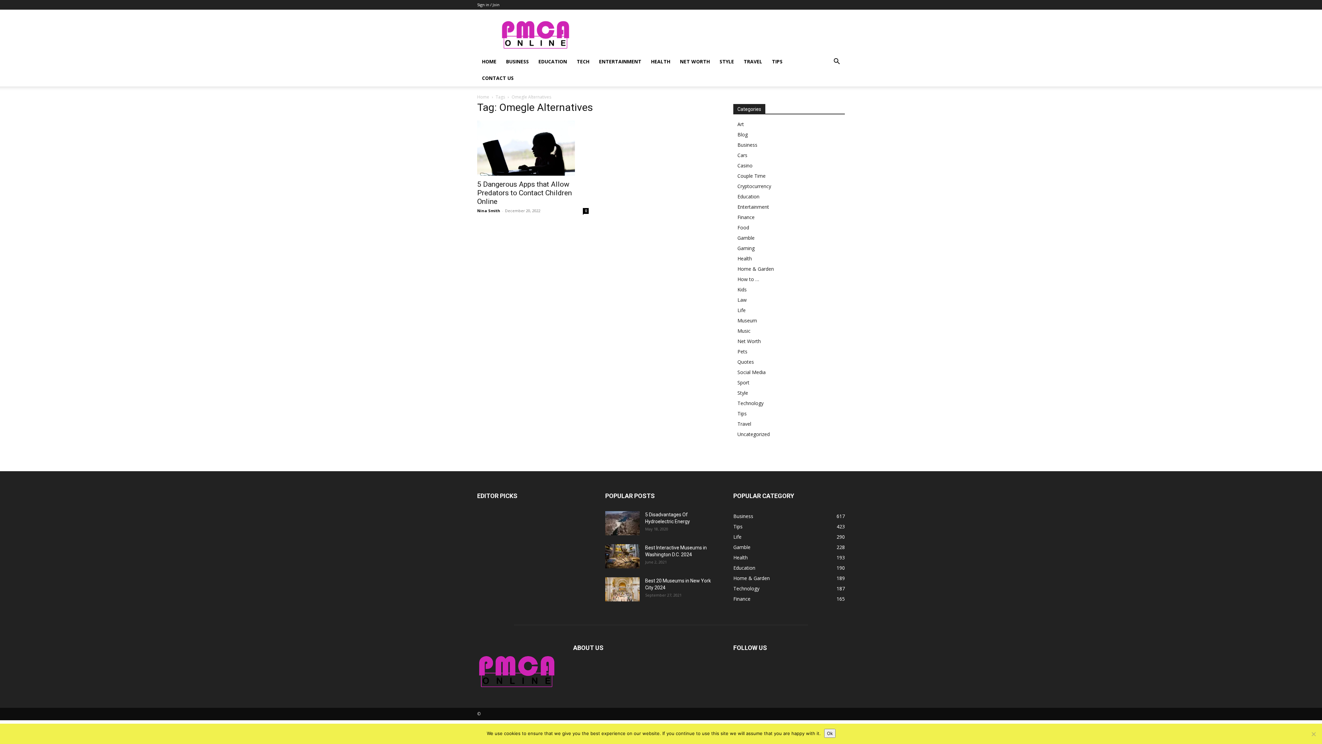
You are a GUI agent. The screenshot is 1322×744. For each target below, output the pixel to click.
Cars (742, 155)
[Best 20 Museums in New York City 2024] (622, 589)
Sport (743, 382)
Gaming (746, 248)
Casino (745, 165)
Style (727, 61)
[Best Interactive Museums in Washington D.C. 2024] (622, 556)
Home (489, 61)
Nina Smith (488, 210)
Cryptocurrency (754, 186)
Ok (830, 733)
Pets (742, 351)
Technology (750, 403)
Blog (742, 134)
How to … (748, 279)
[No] (1313, 734)
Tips (777, 61)
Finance (746, 217)
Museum (747, 320)
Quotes (745, 362)
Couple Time (751, 176)
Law (742, 300)
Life (741, 310)
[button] (836, 62)
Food (743, 227)
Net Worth (695, 61)
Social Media (751, 372)
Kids (742, 289)
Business (517, 61)
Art (740, 124)
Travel (753, 61)
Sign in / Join (488, 4)
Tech (583, 61)
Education (552, 61)
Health (660, 61)
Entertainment (620, 61)
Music (744, 331)
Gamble (746, 238)
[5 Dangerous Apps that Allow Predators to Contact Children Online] (533, 148)
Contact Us (498, 78)
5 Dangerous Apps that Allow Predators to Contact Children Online (524, 193)
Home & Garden (755, 269)
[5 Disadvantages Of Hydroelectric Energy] (622, 523)
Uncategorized (753, 434)
